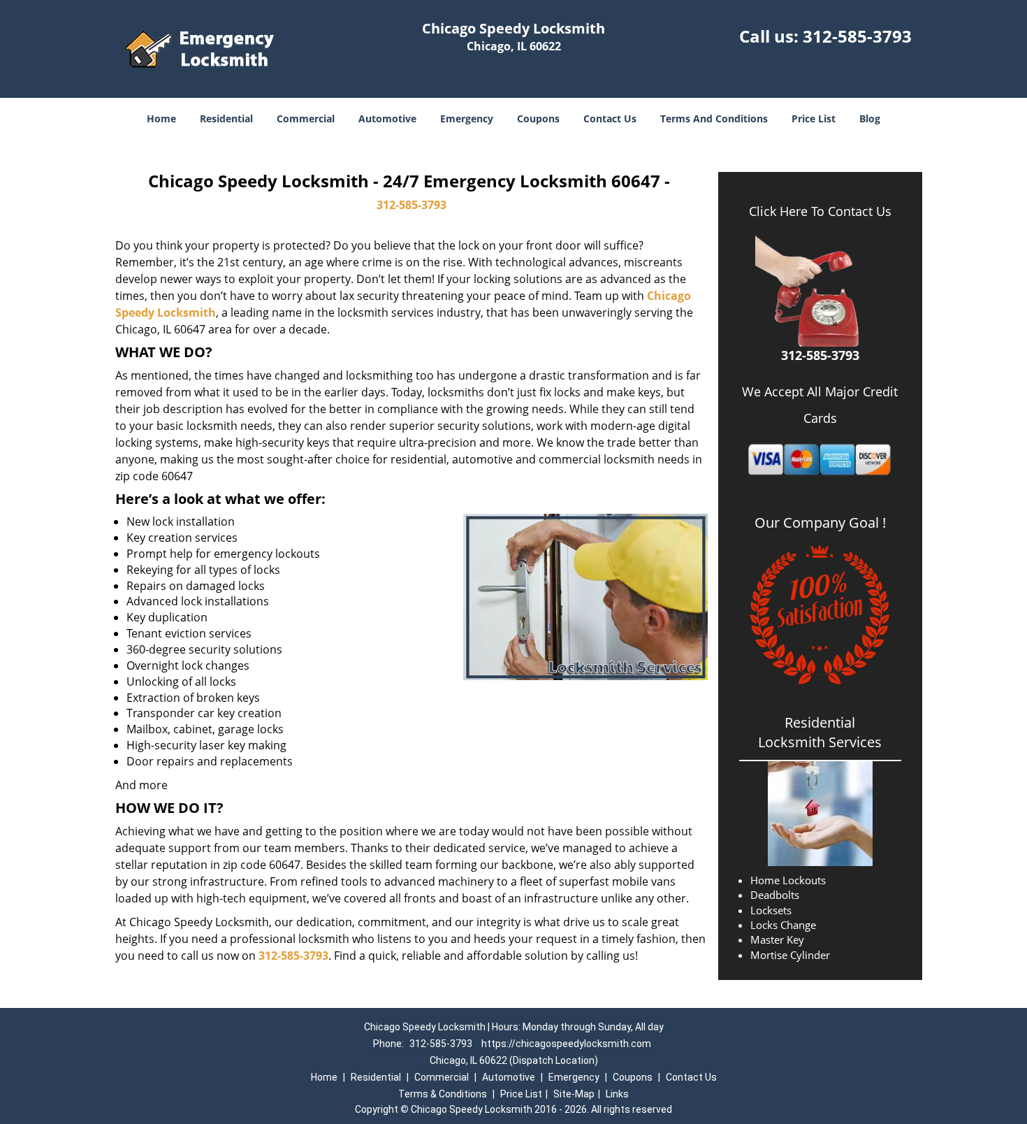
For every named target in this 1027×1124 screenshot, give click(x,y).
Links (617, 1094)
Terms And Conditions (714, 118)
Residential (226, 118)
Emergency (466, 118)
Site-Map (574, 1094)
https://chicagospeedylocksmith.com (566, 1043)
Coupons (538, 118)
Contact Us (609, 118)
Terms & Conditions (442, 1094)
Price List (814, 118)
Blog (869, 118)
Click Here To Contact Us (820, 211)
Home (161, 118)
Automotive (387, 118)
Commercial (306, 118)
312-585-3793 (857, 36)
